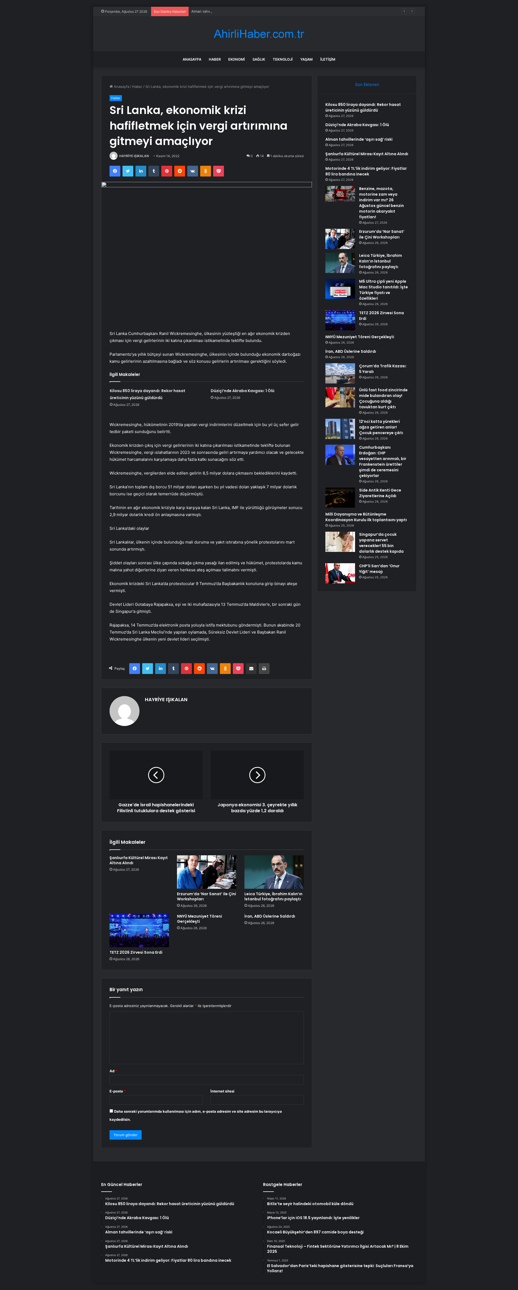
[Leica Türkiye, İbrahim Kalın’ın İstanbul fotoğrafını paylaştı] (274, 872)
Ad (113, 1071)
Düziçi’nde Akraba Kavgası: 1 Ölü (242, 390)
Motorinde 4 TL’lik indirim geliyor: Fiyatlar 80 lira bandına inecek (366, 171)
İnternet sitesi (222, 1091)
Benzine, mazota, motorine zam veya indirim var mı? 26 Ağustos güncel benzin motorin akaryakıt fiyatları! (381, 203)
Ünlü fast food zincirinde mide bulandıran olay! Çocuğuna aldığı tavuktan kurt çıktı (383, 398)
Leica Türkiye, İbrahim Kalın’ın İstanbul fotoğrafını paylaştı (273, 896)
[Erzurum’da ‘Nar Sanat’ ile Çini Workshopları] (206, 872)
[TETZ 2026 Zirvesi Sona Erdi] (139, 930)
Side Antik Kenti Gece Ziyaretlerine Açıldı (380, 493)
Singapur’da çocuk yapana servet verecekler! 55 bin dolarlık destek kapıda (381, 543)
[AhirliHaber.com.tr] (259, 33)
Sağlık (259, 59)
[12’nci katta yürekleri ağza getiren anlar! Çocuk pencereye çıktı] (340, 429)
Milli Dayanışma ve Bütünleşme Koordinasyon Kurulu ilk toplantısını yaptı (366, 517)
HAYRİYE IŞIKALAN (134, 156)
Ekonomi (236, 59)
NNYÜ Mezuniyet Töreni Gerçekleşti (199, 919)
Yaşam (306, 59)
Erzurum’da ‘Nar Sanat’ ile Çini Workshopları (206, 896)
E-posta (118, 1091)
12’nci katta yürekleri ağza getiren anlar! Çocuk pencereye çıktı (381, 427)
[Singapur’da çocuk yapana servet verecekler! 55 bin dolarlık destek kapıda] (340, 542)
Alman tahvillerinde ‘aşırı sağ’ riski (219, 11)
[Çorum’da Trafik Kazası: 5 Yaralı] (340, 373)
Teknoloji (283, 59)
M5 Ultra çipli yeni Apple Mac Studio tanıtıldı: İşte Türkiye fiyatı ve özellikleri (383, 290)
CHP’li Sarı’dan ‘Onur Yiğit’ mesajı (379, 568)
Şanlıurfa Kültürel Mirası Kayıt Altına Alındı (139, 860)
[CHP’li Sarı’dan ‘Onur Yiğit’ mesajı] (340, 573)
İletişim (327, 59)
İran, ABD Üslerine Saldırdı (269, 916)
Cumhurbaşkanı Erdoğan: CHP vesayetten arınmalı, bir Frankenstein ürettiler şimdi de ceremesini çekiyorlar (382, 461)
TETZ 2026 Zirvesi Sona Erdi (136, 952)
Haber (215, 59)
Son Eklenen (367, 84)
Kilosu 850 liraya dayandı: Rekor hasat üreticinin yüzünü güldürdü (363, 107)
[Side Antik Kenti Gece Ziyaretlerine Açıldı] (340, 497)
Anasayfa (192, 59)
